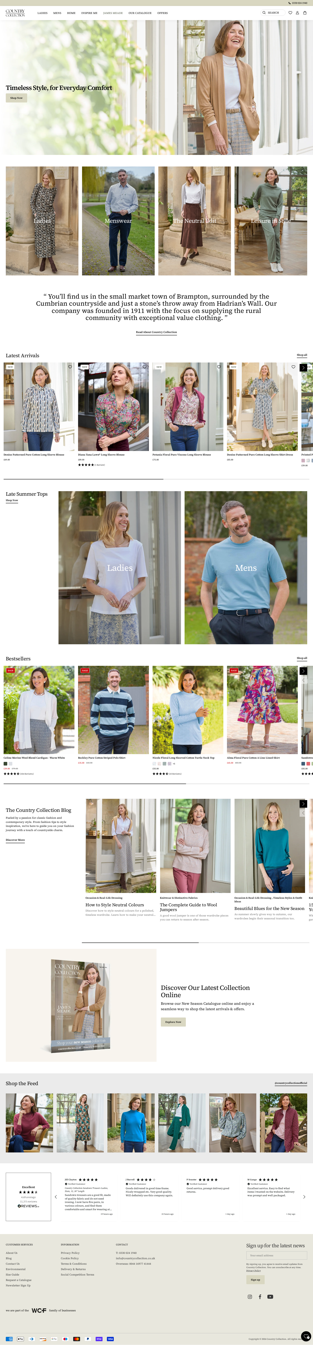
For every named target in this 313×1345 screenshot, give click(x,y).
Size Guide (12, 1274)
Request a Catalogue (19, 1280)
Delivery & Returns (73, 1269)
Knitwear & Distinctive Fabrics (179, 898)
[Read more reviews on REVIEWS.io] (28, 1206)
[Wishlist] (290, 12)
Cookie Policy (70, 1258)
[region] (180, 1197)
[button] (113, 465)
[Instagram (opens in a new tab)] (250, 1296)
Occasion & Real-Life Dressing (103, 898)
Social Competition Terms (77, 1274)
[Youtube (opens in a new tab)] (270, 1296)
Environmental (16, 1269)
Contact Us (13, 1264)
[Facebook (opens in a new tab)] (260, 1296)
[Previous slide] (303, 377)
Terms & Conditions (74, 1264)
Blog (9, 1258)
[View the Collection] (42, 220)
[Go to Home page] (15, 13)
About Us (11, 1253)
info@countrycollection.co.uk (135, 1258)
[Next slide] (303, 368)
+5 (174, 763)
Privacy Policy (70, 1253)
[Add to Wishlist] (70, 366)
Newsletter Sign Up (18, 1285)
